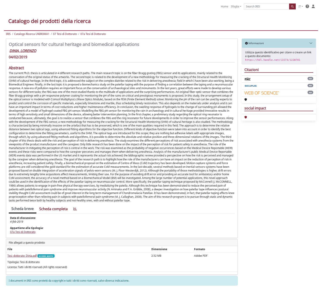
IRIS (8, 34)
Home (224, 6)
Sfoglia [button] (235, 6)
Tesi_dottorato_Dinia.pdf (22, 256)
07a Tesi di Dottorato (93, 34)
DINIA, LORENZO (22, 50)
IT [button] (300, 6)
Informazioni (256, 43)
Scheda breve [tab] (22, 208)
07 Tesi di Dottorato (65, 34)
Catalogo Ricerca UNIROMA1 (32, 34)
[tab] (75, 209)
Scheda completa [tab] (53, 208)
